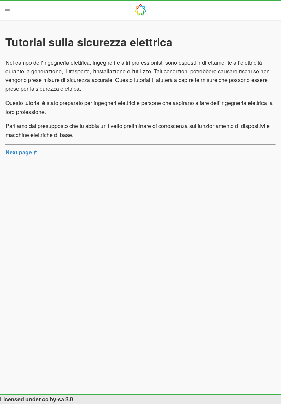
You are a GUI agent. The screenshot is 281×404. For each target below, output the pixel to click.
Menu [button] (7, 10)
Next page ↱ (21, 152)
